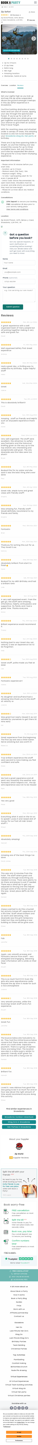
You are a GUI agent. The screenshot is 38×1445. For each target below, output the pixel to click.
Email (5, 268)
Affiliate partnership (19, 1313)
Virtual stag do (19, 1388)
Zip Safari (6, 12)
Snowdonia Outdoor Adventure (19, 1117)
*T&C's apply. (10, 1253)
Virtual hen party (19, 1392)
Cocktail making (19, 1363)
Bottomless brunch (19, 1367)
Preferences (19, 1440)
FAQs (19, 1306)
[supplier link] (19, 1152)
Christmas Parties (19, 1349)
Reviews (20, 85)
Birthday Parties (19, 1341)
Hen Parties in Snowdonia (19, 1127)
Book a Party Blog (19, 1298)
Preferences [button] (7, 1426)
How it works (19, 1295)
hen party (29, 136)
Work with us (19, 1309)
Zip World (19, 1154)
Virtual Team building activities (19, 1385)
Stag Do (18, 1334)
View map (32, 20)
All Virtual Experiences (19, 1381)
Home (5, 6)
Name (5, 259)
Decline (19, 1436)
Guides (19, 1302)
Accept (19, 1432)
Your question (9, 287)
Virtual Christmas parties (19, 1396)
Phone (10, 278)
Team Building (19, 1345)
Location (12, 85)
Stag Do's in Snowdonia (19, 1122)
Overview (4, 85)
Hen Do (19, 1327)
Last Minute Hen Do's (19, 1331)
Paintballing (19, 1360)
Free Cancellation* (20, 1271)
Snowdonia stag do (15, 136)
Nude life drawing (19, 1370)
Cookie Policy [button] (21, 1422)
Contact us (19, 1316)
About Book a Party (19, 1291)
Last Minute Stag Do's (19, 1338)
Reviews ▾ (15, 15)
